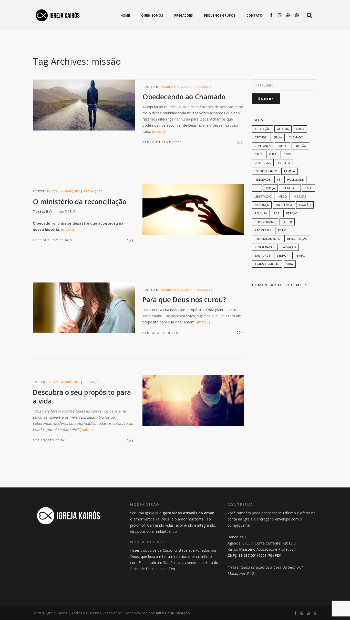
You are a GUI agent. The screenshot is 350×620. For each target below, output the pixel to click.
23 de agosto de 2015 (160, 333)
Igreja (270, 188)
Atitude (260, 137)
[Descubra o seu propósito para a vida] (193, 400)
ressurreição (297, 239)
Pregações (202, 87)
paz (276, 213)
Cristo (282, 146)
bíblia (277, 137)
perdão (291, 213)
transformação (267, 264)
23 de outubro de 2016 (161, 142)
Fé (278, 179)
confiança (263, 146)
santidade (262, 255)
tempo (300, 255)
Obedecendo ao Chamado (183, 96)
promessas (263, 230)
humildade (295, 179)
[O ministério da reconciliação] (193, 209)
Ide (257, 188)
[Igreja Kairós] (58, 15)
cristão (300, 146)
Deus (287, 154)
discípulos (263, 163)
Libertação (263, 196)
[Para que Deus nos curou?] (84, 307)
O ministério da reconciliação (79, 201)
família (289, 171)
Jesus (308, 188)
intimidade (290, 188)
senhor (282, 255)
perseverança (265, 222)
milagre (300, 196)
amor (300, 129)
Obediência (284, 205)
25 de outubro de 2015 (52, 240)
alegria (283, 129)
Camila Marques (175, 87)
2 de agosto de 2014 (50, 440)
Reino (282, 230)
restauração (265, 247)
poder (287, 222)
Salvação (289, 247)
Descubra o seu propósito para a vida (82, 397)
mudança (262, 205)
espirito (284, 163)
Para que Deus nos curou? (184, 299)
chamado (296, 137)
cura (272, 154)
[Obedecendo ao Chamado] (84, 105)
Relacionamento (267, 239)
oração (305, 205)
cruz (258, 154)
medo (283, 196)
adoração (262, 129)
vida (289, 264)
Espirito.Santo (266, 171)
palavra (261, 213)
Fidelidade (262, 179)
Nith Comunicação (173, 613)
